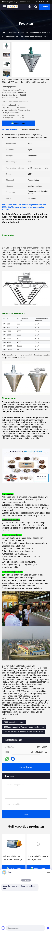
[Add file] (3, 928)
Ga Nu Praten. (26, 767)
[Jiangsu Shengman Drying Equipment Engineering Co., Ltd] (12, 7)
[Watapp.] (7, 758)
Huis (4, 32)
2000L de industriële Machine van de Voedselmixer (24, 727)
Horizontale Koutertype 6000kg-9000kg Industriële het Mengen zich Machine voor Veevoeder (13, 858)
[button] (7, 76)
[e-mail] (13, 758)
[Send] (48, 928)
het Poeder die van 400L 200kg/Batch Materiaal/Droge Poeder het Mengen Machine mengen (38, 858)
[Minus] (48, 872)
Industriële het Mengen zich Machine (35, 32)
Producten (13, 32)
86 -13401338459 (42, 2)
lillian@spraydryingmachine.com (17, 2)
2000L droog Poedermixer (14, 722)
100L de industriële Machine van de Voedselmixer (23, 732)
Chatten (45, 7)
